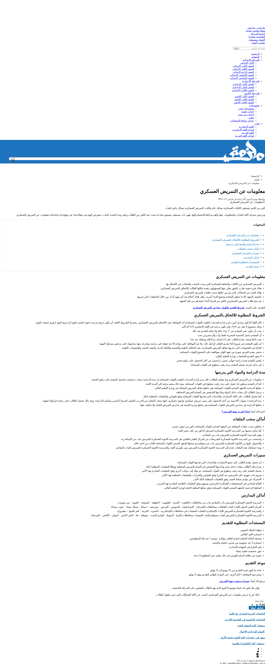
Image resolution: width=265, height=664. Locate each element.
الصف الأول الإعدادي (243, 84)
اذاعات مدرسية (246, 114)
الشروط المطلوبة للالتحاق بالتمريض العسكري (235, 239)
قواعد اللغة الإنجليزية (243, 129)
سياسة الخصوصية (234, 663)
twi (258, 651)
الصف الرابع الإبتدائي (243, 72)
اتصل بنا (223, 663)
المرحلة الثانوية (251, 93)
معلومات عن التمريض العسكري (242, 235)
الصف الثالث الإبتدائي (243, 69)
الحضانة (255, 57)
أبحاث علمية (247, 111)
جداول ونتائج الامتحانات (242, 120)
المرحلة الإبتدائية (251, 60)
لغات (257, 123)
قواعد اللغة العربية (244, 135)
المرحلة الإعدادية (250, 81)
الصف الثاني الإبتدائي (243, 66)
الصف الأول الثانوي (244, 96)
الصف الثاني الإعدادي (243, 87)
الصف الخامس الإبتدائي (242, 75)
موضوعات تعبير (246, 108)
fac (258, 649)
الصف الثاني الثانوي (244, 99)
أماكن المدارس (251, 257)
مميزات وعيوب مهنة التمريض (234, 581)
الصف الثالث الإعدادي (243, 90)
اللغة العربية (248, 132)
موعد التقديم (252, 266)
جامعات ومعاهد (259, 601)
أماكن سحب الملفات (248, 248)
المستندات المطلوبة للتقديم (245, 262)
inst (257, 656)
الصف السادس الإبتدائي (242, 78)
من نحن (262, 663)
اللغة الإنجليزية (246, 126)
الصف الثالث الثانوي (244, 102)
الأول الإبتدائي (247, 63)
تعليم (251, 117)
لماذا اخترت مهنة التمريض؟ (236, 411)
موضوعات (254, 105)
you (257, 654)
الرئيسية (255, 53)
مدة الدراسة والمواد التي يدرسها (242, 244)
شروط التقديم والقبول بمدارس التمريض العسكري (218, 307)
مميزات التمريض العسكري (245, 253)
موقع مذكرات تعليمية (250, 663)
